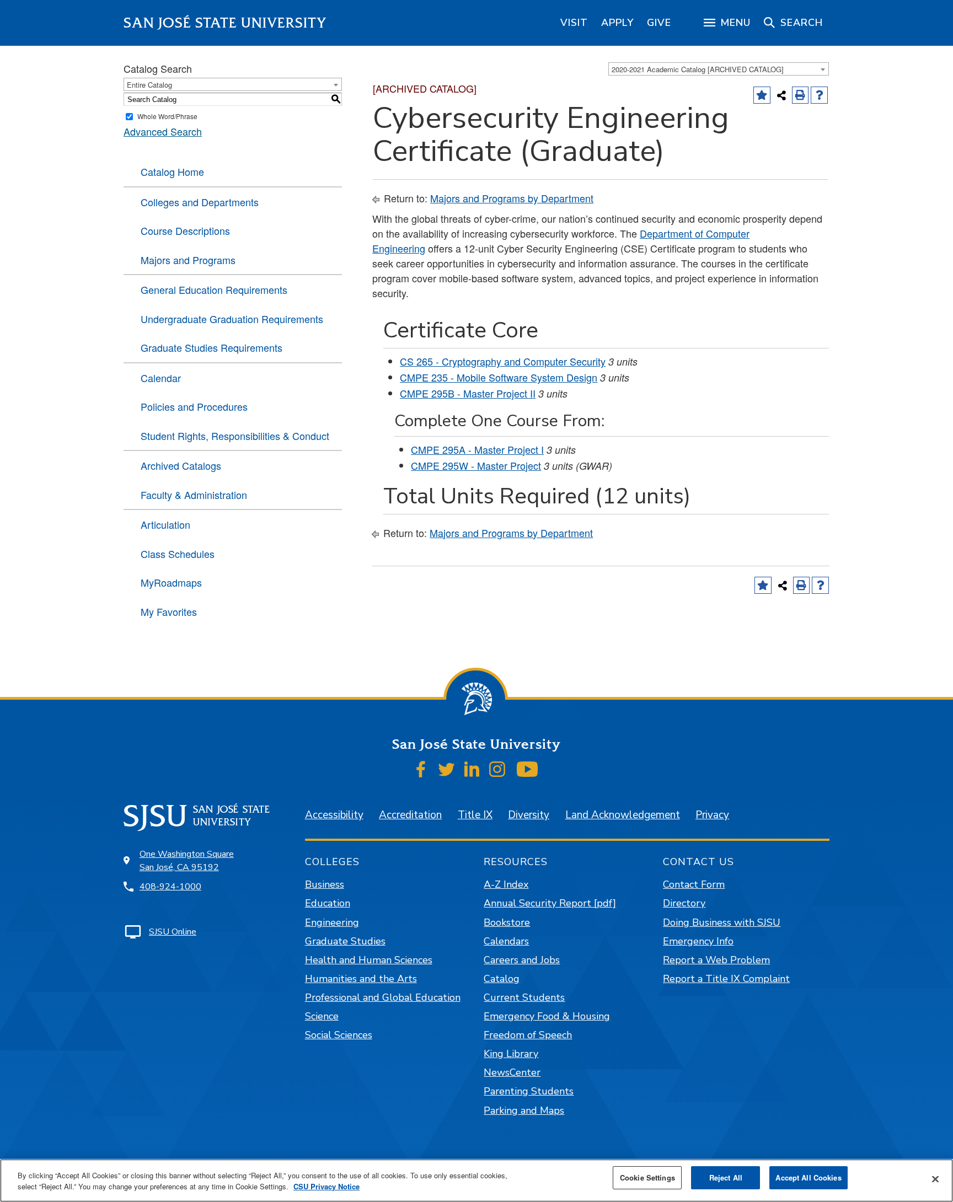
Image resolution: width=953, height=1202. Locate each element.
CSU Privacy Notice (326, 1186)
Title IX (475, 815)
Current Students (524, 997)
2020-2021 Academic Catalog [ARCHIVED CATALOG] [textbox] (698, 69)
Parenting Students (529, 1091)
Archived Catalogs (181, 465)
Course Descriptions (185, 230)
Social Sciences (338, 1035)
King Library (511, 1053)
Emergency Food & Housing (547, 1016)
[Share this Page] (781, 95)
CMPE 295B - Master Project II (468, 393)
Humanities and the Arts (361, 978)
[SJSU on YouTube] (527, 769)
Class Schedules (178, 553)
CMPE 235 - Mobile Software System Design (498, 377)
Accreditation (410, 815)
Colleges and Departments (200, 202)
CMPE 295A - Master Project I (477, 449)
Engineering (332, 922)
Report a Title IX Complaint (726, 978)
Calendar (161, 378)
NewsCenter (512, 1072)
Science (322, 1016)
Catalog (502, 978)
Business (324, 884)
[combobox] (718, 69)
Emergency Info (698, 941)
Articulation (165, 524)
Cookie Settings (647, 1177)
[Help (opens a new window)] (819, 95)
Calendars (506, 941)
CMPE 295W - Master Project (476, 465)
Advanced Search (163, 131)
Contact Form (694, 884)
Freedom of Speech (528, 1035)
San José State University (225, 22)
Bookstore (507, 922)
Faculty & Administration (194, 494)
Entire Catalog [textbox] (149, 84)
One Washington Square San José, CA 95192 (187, 860)
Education (327, 903)
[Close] (935, 1179)
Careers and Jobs (522, 960)
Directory (684, 903)
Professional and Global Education (383, 997)
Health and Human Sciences (368, 960)
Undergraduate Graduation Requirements (232, 319)
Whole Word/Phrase (167, 116)
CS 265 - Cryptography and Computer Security (503, 361)
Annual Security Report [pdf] (550, 903)
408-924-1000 (170, 887)
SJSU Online (172, 932)
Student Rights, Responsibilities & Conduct (235, 435)
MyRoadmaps (171, 582)
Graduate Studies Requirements (211, 347)
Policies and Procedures (194, 406)
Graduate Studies (345, 941)
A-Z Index (506, 884)
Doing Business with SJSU (721, 922)
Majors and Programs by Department (511, 198)
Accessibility (334, 815)
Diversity (528, 815)
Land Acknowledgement (622, 815)
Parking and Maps (524, 1110)
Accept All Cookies (808, 1177)
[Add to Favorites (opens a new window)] (761, 95)
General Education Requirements (214, 289)
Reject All (725, 1177)
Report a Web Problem (716, 960)
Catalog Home (172, 171)
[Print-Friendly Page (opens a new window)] (800, 95)
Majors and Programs (188, 260)
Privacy (712, 815)
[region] (574, 22)
